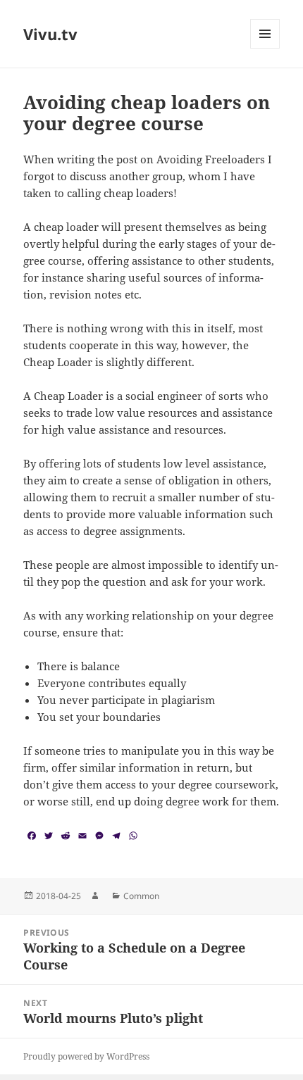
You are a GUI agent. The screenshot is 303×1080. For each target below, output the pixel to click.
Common (141, 896)
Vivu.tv (50, 33)
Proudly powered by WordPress (86, 1056)
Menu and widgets (265, 48)
